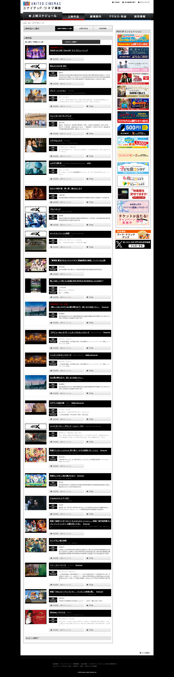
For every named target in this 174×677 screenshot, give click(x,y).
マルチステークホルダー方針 (62, 666)
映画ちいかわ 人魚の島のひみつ (62, 476)
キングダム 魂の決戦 (58, 541)
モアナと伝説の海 (57, 403)
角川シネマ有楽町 (91, 666)
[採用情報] (140, 16)
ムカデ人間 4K (56, 163)
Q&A (81, 666)
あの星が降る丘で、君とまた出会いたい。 (67, 378)
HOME (25, 23)
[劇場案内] (96, 16)
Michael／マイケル (57, 612)
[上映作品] (73, 16)
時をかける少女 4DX (58, 66)
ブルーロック (55, 209)
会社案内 (55, 664)
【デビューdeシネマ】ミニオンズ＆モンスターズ (69, 332)
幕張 (29, 23)
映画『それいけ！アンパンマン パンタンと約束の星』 (72, 592)
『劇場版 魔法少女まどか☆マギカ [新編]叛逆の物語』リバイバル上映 (77, 260)
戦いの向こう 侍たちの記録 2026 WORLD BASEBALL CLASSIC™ (77, 281)
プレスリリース (66, 664)
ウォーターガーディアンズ (60, 116)
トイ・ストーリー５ (58, 565)
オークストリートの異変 (60, 233)
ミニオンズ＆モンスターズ (60, 355)
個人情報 (84, 664)
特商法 (76, 666)
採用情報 (76, 664)
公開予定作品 (83, 28)
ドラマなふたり (56, 140)
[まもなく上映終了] (81, 43)
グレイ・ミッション (58, 91)
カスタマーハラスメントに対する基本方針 (102, 664)
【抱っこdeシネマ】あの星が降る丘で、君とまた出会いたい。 (75, 307)
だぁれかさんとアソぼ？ (60, 498)
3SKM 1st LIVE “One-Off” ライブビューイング (69, 50)
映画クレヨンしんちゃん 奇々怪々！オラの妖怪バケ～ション (74, 450)
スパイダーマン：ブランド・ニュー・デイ (67, 426)
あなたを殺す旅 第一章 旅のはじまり (66, 188)
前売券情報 (102, 28)
